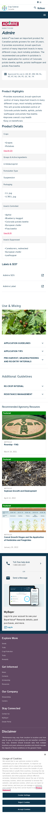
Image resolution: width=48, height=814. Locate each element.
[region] (24, 782)
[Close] (45, 754)
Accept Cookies (24, 809)
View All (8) (8, 233)
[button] (24, 343)
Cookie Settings (24, 795)
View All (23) (8, 151)
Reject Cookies (24, 802)
